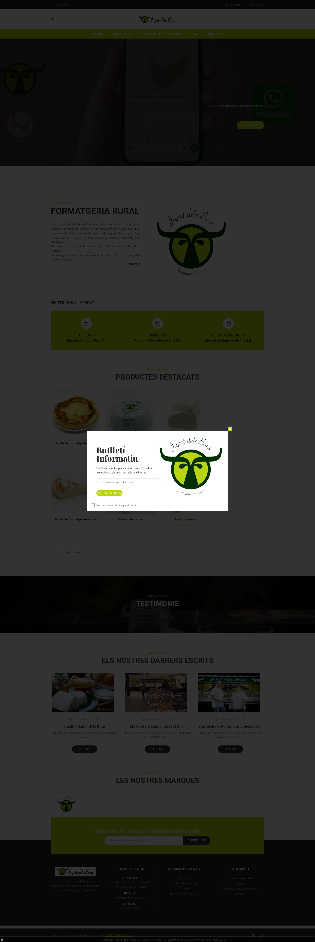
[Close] (230, 429)
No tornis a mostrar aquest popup (116, 505)
